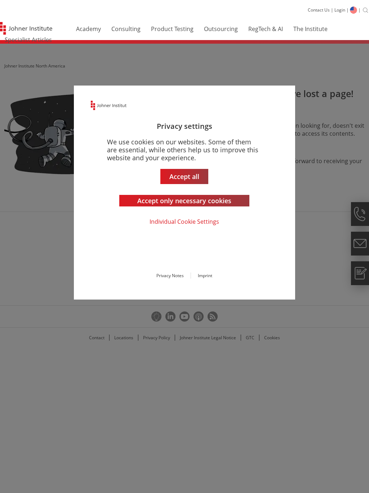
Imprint (205, 275)
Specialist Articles (28, 40)
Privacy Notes (170, 275)
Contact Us (319, 10)
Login (339, 10)
